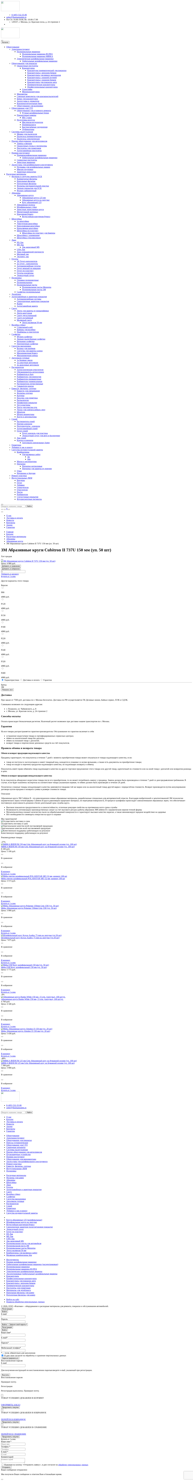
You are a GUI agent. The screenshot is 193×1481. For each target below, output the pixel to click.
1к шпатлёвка (23, 221)
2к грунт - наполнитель (27, 264)
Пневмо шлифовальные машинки (21, 1262)
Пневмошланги (29, 125)
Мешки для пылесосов (27, 134)
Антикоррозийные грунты (29, 266)
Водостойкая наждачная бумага (36, 216)
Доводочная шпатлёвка (27, 223)
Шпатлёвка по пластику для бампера (38, 233)
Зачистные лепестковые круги (30, 209)
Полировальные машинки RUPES (37, 54)
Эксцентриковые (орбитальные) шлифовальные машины (31, 1274)
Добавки (21, 485)
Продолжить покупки (10, 1407)
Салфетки (16, 334)
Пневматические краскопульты (41, 84)
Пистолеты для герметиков (29, 148)
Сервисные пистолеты (27, 160)
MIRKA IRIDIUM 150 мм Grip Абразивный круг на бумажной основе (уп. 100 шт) (38, 847)
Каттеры (20, 395)
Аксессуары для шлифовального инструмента (32, 165)
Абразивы (16, 193)
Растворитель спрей (26, 421)
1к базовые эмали (25, 360)
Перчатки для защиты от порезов (37, 468)
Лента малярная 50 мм (32, 322)
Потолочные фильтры (26, 183)
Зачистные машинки (26, 162)
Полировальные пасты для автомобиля (23, 1243)
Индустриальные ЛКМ (22, 478)
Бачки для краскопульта (27, 99)
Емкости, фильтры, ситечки (24, 388)
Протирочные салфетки (27, 344)
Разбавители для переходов (29, 377)
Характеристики (11, 680)
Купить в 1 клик (8, 576)
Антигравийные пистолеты (29, 150)
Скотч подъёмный (25, 318)
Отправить (6, 1467)
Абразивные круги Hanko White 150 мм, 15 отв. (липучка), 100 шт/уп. (32, 999)
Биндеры (21, 480)
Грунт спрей (22, 431)
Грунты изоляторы (25, 273)
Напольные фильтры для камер (20, 1293)
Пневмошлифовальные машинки (31, 155)
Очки (19, 471)
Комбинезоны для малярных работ (21, 1253)
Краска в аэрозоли (25, 440)
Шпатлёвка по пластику (27, 231)
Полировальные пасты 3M (34, 289)
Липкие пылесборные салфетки (31, 339)
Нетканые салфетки (26, 341)
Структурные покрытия (27, 497)
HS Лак (20, 242)
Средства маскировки (21, 346)
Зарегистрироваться (10, 1358)
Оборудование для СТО (22, 108)
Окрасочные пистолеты (27, 66)
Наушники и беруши (26, 473)
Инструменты (12, 1260)
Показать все (7, 690)
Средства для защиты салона (30, 351)
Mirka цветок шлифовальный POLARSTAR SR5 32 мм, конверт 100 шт (33, 878)
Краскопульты (28, 68)
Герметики (16, 445)
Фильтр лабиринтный (26, 190)
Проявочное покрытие (27, 402)
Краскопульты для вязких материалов (44, 75)
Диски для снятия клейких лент (31, 410)
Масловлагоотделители (32, 122)
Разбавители (22, 494)
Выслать (5, 1375)
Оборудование (12, 47)
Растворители (18, 367)
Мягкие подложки (25, 169)
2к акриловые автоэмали (28, 365)
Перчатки (21, 464)
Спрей (14, 419)
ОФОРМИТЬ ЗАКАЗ (10, 1405)
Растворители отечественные (30, 384)
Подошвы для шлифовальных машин (33, 167)
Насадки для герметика (27, 398)
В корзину (5, 871)
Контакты (10, 522)
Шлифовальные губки (27, 207)
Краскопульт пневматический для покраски (46, 70)
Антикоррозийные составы (29, 299)
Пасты (20, 492)
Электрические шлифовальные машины (24, 1271)
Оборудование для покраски (24, 63)
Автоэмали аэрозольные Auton (36, 443)
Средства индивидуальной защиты (27, 450)
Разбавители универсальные (29, 381)
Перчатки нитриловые (32, 466)
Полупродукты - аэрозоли (28, 426)
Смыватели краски (25, 386)
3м (28, 457)
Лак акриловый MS (31, 247)
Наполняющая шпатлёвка (28, 226)
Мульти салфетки (24, 337)
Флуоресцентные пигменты (29, 499)
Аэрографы (27, 89)
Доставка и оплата (14, 518)
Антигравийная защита (27, 306)
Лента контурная (24, 313)
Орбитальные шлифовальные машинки (39, 61)
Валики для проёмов (26, 348)
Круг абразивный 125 (31, 202)
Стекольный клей (25, 327)
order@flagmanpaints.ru (16, 17)
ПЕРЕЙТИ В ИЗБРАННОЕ (13, 1419)
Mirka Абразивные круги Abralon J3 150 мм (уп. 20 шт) (25, 1031)
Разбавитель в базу (25, 374)
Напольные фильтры (26, 181)
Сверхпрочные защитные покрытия (33, 301)
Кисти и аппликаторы (27, 417)
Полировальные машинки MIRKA (37, 56)
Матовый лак (23, 254)
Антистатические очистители (30, 370)
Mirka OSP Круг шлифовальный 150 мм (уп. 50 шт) (24, 967)
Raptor (19, 304)
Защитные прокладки (26, 172)
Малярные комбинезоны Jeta (19, 1255)
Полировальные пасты (27, 285)
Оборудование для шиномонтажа (21, 1159)
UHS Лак (21, 249)
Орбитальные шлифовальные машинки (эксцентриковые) (32, 1264)
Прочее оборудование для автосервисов (29, 141)
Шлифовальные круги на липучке (21, 1222)
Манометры (22, 94)
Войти (4, 1312)
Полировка (17, 278)
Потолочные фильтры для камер (20, 1295)
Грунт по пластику (25, 271)
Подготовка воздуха (26, 120)
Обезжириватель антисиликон (30, 372)
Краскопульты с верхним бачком (41, 73)
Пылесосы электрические (28, 139)
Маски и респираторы (27, 461)
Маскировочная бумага (27, 353)
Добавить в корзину (10, 574)
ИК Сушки (27, 117)
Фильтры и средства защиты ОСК (27, 176)
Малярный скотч (24, 320)
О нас (8, 515)
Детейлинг (16, 294)
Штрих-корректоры (25, 414)
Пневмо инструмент (21, 153)
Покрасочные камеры (26, 115)
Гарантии (10, 527)
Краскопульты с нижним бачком (41, 80)
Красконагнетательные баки (29, 103)
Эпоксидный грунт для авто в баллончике (41, 435)
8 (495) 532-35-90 (19, 15)
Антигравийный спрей (27, 428)
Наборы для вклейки (26, 329)
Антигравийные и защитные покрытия (29, 296)
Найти (29, 506)
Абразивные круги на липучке (35, 200)
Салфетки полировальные (28, 292)
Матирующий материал (27, 212)
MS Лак (20, 245)
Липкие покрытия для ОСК (29, 188)
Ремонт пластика (19, 476)
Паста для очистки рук (27, 407)
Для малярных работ (31, 454)
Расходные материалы (16, 174)
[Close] (2, 1395)
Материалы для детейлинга (18, 1290)
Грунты (15, 259)
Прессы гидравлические (17, 1143)
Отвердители (23, 487)
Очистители (22, 490)
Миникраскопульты (31, 92)
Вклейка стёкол (18, 325)
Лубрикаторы (28, 129)
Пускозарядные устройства (18, 1154)
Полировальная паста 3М (17, 1246)
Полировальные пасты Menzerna (36, 287)
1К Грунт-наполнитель (27, 261)
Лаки (14, 240)
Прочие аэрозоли (24, 424)
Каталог (5, 42)
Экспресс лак (23, 256)
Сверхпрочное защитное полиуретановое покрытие (29, 1227)
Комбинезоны (23, 452)
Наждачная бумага (25, 214)
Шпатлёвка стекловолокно (29, 238)
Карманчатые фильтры (27, 179)
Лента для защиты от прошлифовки (33, 311)
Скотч (14, 308)
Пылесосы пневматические (29, 136)
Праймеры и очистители (28, 332)
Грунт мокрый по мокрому (29, 268)
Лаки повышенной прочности (30, 252)
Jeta (28, 459)
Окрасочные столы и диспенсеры (32, 146)
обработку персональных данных (73, 1465)
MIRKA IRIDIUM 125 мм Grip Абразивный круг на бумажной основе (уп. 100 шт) (38, 1063)
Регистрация (7, 1309)
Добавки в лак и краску (22, 447)
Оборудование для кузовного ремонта (34, 110)
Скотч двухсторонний (26, 315)
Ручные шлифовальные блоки (35, 113)
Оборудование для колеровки (30, 106)
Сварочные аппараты (15, 1147)
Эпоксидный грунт (25, 275)
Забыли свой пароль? (18, 1325)
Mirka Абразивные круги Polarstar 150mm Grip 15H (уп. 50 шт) (29, 908)
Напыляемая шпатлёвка (27, 228)
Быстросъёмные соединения (34, 127)
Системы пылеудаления (22, 132)
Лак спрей (21, 438)
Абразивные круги (25, 195)
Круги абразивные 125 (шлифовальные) (24, 1220)
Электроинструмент (21, 49)
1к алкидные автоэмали (27, 362)
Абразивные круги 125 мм (34, 198)
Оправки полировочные (28, 280)
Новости (10, 520)
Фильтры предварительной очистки (33, 186)
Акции (9, 525)
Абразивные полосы (26, 205)
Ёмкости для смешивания (28, 391)
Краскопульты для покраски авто (42, 82)
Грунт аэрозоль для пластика (35, 433)
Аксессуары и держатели (28, 101)
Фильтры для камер (15, 1178)
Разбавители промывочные (29, 379)
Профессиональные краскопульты (42, 87)
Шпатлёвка (17, 219)
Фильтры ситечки (25, 393)
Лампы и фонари (24, 143)
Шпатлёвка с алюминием (28, 235)
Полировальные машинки (28, 52)
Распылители (23, 400)
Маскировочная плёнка (27, 355)
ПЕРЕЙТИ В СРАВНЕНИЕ (13, 1434)
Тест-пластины (23, 405)
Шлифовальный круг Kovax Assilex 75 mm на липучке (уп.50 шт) (30, 938)
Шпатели (21, 412)
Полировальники (24, 282)
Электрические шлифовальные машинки (35, 59)
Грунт (19, 483)
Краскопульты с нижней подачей (42, 77)
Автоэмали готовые (20, 358)
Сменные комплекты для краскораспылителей (37, 96)
